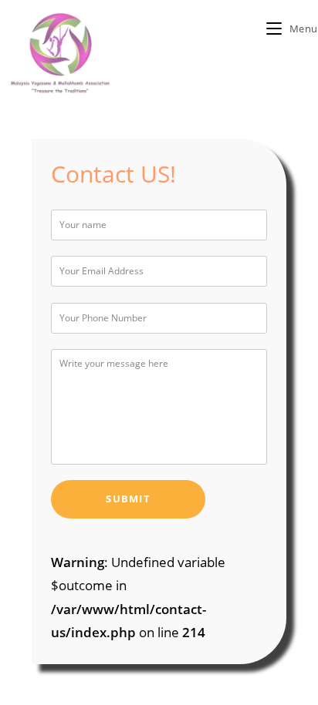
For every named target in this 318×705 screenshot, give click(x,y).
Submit (128, 498)
